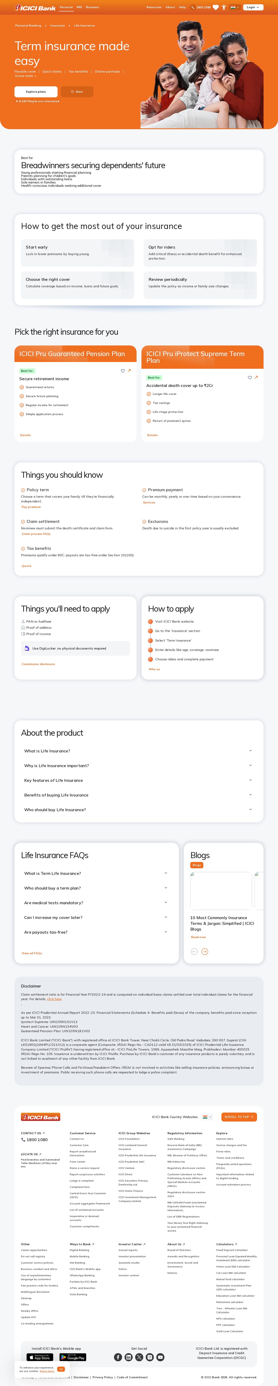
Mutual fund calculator (230, 1279)
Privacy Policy (103, 1377)
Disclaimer (81, 1377)
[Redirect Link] (129, 370)
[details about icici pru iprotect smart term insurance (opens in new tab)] (256, 377)
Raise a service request (85, 1167)
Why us (154, 669)
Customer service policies (37, 1262)
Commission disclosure (38, 664)
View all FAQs (32, 953)
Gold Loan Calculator (229, 1331)
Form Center (77, 1161)
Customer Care (79, 1145)
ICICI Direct (125, 1174)
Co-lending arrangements (37, 1323)
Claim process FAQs (36, 534)
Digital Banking (79, 1250)
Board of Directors (179, 1250)
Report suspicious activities (87, 1174)
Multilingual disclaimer (35, 1291)
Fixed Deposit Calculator (232, 1250)
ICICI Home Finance (131, 1190)
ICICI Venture (127, 1167)
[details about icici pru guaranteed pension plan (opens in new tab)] (129, 371)
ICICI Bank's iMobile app (85, 1268)
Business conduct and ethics (39, 1268)
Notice (123, 1268)
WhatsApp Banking (82, 1275)
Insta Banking (78, 1294)
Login (251, 7)
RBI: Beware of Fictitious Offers (187, 1155)
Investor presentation (132, 1256)
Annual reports (128, 1250)
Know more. (47, 1371)
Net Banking (77, 1262)
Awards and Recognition (183, 1256)
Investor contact (129, 1275)
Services (149, 502)
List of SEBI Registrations (183, 1216)
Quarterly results (129, 1262)
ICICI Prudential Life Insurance (137, 1155)
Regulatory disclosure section (186, 1167)
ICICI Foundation (129, 1138)
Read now (198, 937)
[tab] (196, 865)
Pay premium (31, 507)
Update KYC (28, 1317)
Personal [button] (66, 7)
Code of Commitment (132, 1377)
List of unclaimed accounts (87, 1209)
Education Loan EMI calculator (235, 1295)
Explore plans (36, 91)
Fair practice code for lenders (39, 1285)
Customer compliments (84, 1226)
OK (61, 1369)
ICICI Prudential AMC (131, 1161)
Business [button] (92, 7)
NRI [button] (79, 7)
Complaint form (80, 1186)
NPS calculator (225, 1318)
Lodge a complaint (82, 1180)
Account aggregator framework (90, 1203)
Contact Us (77, 1138)
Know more (24, 76)
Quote (26, 566)
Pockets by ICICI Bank (83, 1281)
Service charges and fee (231, 1145)
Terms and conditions (230, 1157)
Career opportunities (34, 1250)
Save (79, 91)
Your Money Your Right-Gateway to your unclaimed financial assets (187, 1226)
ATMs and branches (82, 1287)
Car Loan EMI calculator (231, 1272)
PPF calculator (225, 1324)
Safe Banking (175, 1138)
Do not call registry (33, 1256)
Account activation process (233, 1184)
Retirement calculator (229, 1302)
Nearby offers (29, 1310)
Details (25, 435)
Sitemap (26, 1298)
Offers (25, 1304)
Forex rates (223, 1151)
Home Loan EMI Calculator (233, 1266)
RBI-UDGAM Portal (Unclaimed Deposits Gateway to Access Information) (186, 1206)
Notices (172, 1272)
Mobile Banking (79, 1256)
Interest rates (224, 1138)
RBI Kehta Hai (176, 1161)
